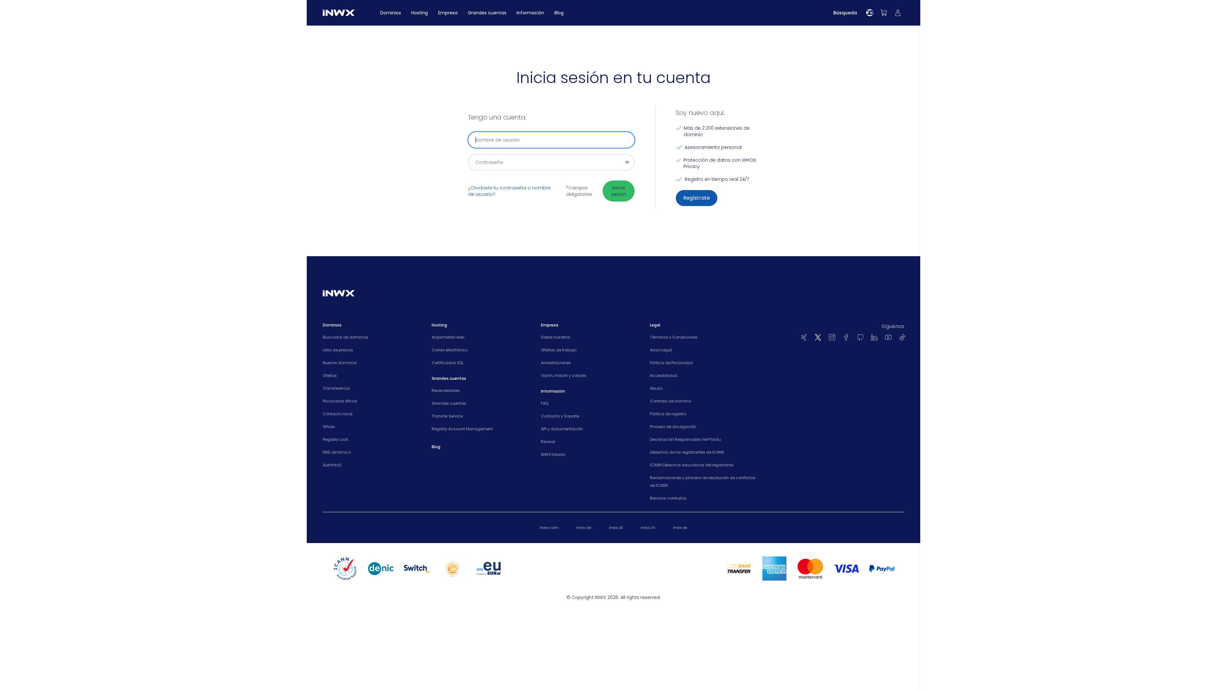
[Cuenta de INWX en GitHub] (860, 337)
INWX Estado (553, 454)
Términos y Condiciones (674, 337)
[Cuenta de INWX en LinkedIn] (874, 337)
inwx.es (680, 527)
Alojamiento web (448, 337)
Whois (329, 426)
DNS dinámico (337, 452)
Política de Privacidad (671, 362)
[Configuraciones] (869, 12)
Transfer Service (447, 416)
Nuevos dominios (340, 362)
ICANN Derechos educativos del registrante (691, 465)
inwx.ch (648, 527)
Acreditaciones (556, 362)
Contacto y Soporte (560, 416)
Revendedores (446, 390)
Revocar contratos (668, 498)
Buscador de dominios (345, 337)
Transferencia (336, 388)
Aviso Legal (661, 350)
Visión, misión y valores (563, 375)
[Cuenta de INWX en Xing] (804, 337)
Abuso (656, 388)
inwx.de (583, 527)
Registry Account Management (462, 429)
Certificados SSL (448, 362)
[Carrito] (883, 12)
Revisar (548, 441)
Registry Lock (335, 439)
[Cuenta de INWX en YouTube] (888, 337)
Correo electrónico (449, 350)
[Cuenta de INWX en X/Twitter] (818, 337)
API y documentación (562, 429)
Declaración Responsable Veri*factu (685, 439)
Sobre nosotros (555, 337)
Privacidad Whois (340, 401)
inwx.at (616, 527)
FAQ (544, 403)
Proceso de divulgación (673, 426)
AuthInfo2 (332, 465)
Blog (436, 446)
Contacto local (337, 414)
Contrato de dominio (670, 401)
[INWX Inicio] (339, 13)
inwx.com (549, 527)
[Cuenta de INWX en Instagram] (832, 337)
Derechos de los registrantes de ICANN (687, 452)
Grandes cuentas (449, 403)
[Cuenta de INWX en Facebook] (846, 337)
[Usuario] (897, 12)
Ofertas (330, 375)
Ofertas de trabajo (558, 350)
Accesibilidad (663, 375)
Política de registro (668, 414)
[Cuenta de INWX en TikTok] (902, 337)
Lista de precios (338, 350)
